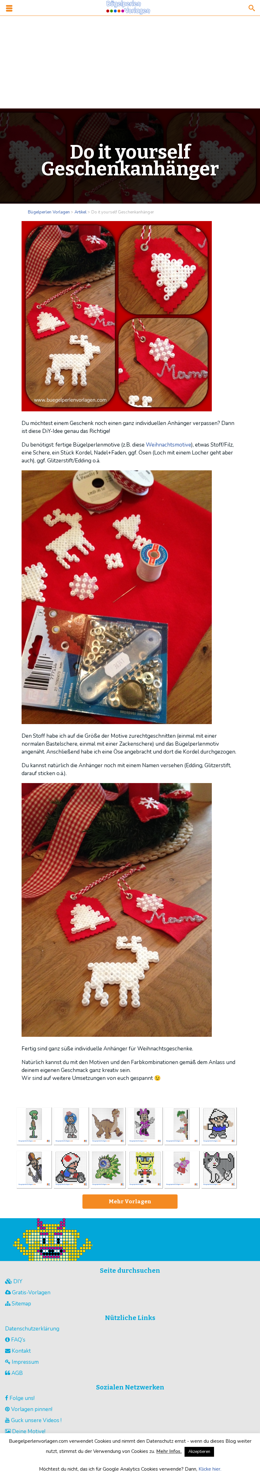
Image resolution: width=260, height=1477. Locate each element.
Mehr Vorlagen (130, 1201)
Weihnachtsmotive (168, 444)
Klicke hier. (209, 1469)
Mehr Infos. (169, 1451)
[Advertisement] (130, 60)
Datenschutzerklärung (32, 1328)
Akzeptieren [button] (199, 1451)
